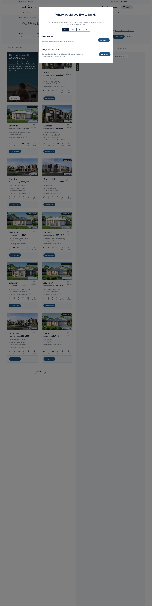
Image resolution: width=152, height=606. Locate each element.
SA (87, 30)
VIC (65, 30)
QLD (80, 30)
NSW (72, 30)
